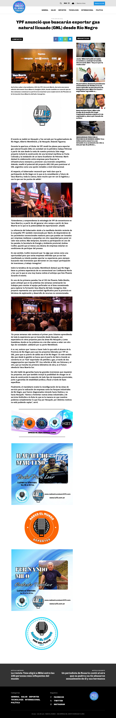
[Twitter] (60, 39)
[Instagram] (50, 704)
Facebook (59, 697)
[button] (61, 3)
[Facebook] (56, 39)
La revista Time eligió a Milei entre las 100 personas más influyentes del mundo (32, 676)
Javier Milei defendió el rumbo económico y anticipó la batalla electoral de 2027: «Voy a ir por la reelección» (89, 62)
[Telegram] (70, 39)
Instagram (59, 704)
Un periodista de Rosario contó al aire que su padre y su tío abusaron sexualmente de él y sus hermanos (83, 676)
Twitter (58, 701)
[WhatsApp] (65, 39)
